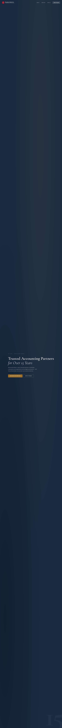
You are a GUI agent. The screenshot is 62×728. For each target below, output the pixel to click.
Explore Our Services (15, 375)
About (38, 2)
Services (43, 2)
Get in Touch (56, 2)
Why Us (48, 2)
